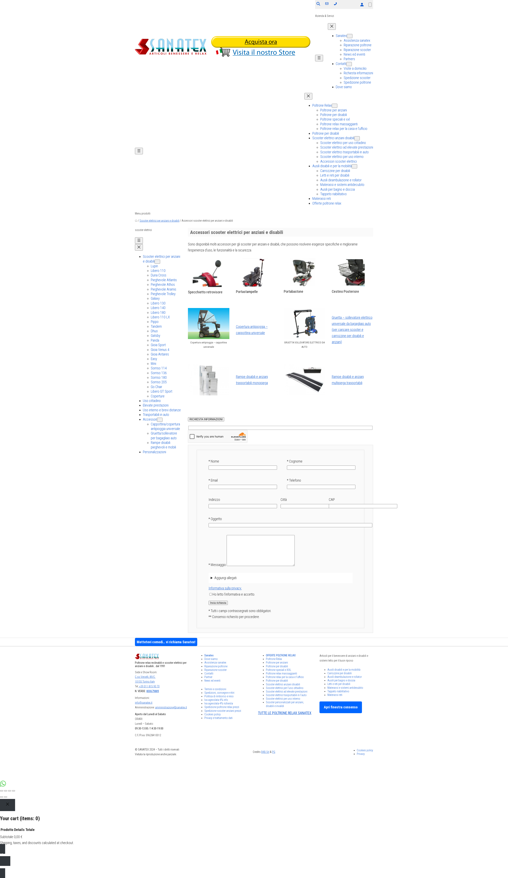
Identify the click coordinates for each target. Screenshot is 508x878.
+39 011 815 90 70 (149, 686)
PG (273, 751)
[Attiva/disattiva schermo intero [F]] (9, 790)
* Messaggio (218, 565)
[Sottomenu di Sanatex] (349, 36)
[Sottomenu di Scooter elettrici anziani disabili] (357, 138)
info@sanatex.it (143, 702)
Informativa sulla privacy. (225, 588)
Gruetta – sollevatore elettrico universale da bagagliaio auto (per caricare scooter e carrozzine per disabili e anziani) (352, 329)
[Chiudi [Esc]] (1, 790)
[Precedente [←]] (1, 797)
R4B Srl (265, 751)
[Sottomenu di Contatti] (349, 64)
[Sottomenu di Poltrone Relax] (334, 106)
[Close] (7, 805)
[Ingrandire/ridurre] (13, 790)
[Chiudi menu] (332, 26)
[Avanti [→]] (5, 797)
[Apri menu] (319, 58)
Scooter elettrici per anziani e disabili (159, 220)
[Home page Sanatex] (136, 220)
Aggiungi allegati (225, 578)
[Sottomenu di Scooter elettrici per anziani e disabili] (157, 262)
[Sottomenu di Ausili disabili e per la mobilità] (354, 166)
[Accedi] (361, 4)
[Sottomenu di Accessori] (160, 420)
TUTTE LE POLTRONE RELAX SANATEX (284, 713)
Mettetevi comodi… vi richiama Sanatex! (166, 642)
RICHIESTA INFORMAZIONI (206, 419)
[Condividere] (5, 790)
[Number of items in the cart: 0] (370, 5)
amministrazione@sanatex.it (171, 707)
